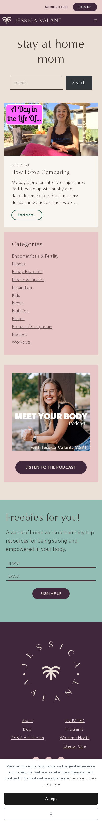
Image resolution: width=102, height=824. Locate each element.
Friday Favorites (27, 271)
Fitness (18, 264)
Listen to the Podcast (51, 467)
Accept (51, 798)
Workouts (21, 342)
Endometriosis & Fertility (35, 256)
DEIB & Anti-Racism (27, 737)
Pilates (18, 318)
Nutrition (20, 311)
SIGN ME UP (51, 593)
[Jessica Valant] (31, 20)
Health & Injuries (28, 279)
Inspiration (20, 165)
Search (79, 82)
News (17, 303)
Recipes (19, 334)
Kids (16, 295)
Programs (74, 729)
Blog (27, 729)
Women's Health (75, 737)
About (27, 720)
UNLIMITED (75, 720)
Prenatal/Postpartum (32, 326)
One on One (74, 746)
